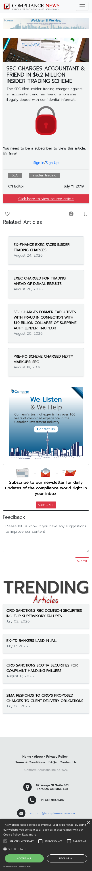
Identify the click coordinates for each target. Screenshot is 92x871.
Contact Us (68, 762)
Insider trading (44, 175)
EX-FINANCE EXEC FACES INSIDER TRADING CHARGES (42, 247)
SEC (15, 175)
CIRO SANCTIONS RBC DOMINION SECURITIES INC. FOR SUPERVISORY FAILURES (44, 613)
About (38, 756)
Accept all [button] (24, 858)
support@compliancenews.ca (52, 813)
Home (26, 756)
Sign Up (52, 162)
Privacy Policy (57, 756)
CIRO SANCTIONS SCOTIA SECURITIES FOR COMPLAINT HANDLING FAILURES (42, 668)
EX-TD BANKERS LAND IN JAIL (31, 640)
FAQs (52, 762)
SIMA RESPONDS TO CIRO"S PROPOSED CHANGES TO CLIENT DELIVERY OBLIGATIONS (44, 698)
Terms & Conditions (30, 762)
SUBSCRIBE (46, 505)
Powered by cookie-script (17, 866)
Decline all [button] (67, 858)
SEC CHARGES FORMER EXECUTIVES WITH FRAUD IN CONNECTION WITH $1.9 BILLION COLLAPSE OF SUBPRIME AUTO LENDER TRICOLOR (45, 320)
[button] (46, 849)
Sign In (38, 162)
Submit (82, 561)
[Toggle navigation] (82, 6)
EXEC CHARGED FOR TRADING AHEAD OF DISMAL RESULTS (40, 281)
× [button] (88, 823)
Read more (29, 834)
